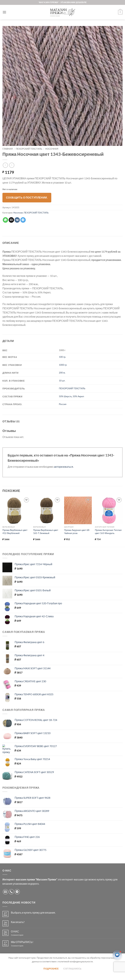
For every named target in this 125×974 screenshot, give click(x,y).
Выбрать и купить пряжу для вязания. (33, 912)
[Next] (122, 521)
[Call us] (11, 891)
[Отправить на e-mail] (5, 891)
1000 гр (63, 364)
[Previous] (2, 521)
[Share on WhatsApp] (5, 220)
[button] (4, 12)
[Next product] (5, 165)
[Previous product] (11, 165)
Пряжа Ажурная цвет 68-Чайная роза (77, 531)
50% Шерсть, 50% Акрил (71, 396)
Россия (62, 404)
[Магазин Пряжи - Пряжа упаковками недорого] (62, 12)
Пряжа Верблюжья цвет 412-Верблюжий (14, 531)
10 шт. (62, 380)
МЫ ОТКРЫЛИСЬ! (22, 941)
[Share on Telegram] (23, 220)
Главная (7, 148)
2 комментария (20, 935)
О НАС (15, 931)
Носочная (51, 148)
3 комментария (23, 946)
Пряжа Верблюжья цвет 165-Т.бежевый (45, 531)
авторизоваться (63, 466)
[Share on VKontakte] (17, 220)
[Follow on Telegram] (17, 891)
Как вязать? (17, 921)
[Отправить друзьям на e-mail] (11, 220)
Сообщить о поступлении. (27, 197)
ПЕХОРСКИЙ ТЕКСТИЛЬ (29, 148)
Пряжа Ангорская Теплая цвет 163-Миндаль (108, 531)
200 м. (62, 372)
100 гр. (62, 356)
